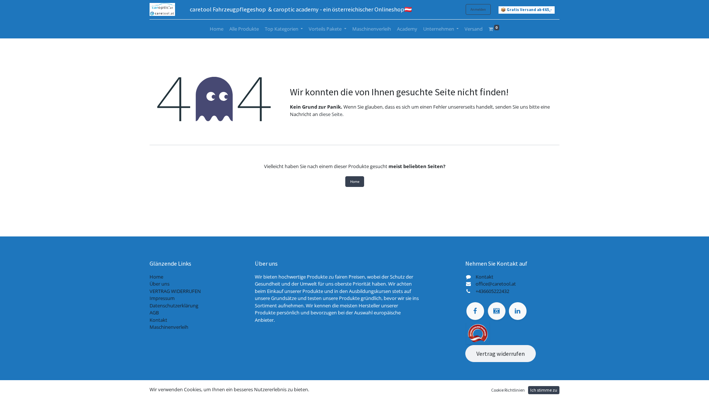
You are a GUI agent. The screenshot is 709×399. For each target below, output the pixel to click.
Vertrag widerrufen (500, 353)
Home (354, 181)
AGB (154, 312)
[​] (475, 311)
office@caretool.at (496, 283)
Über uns (159, 283)
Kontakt (158, 320)
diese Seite (330, 114)
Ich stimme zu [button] (543, 390)
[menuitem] (216, 29)
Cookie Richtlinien (508, 390)
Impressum (162, 298)
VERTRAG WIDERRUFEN (175, 291)
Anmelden (478, 9)
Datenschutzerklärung (174, 305)
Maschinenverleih (169, 327)
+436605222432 (492, 291)
